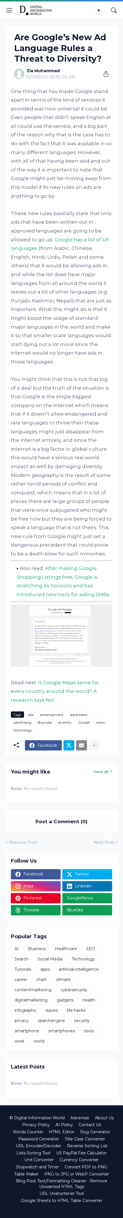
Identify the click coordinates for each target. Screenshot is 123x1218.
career (21, 979)
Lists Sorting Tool (33, 1153)
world (38, 1041)
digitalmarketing (31, 1000)
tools (89, 1030)
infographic (26, 1010)
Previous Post (23, 842)
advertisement (52, 715)
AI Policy (64, 1124)
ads (30, 715)
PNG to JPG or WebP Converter (76, 1174)
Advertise (79, 1117)
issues (52, 1010)
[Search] (113, 10)
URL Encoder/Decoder (38, 1145)
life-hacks (76, 1010)
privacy (22, 1020)
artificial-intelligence (79, 969)
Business (45, 722)
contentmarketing (33, 989)
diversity (65, 722)
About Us (104, 1117)
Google (84, 722)
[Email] (81, 745)
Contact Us (90, 1124)
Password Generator (38, 1139)
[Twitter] (69, 745)
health (89, 1000)
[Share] (104, 74)
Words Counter (28, 1131)
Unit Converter (39, 1159)
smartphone (27, 1030)
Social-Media (50, 959)
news (100, 722)
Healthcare (66, 948)
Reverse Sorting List (87, 1145)
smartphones (61, 1030)
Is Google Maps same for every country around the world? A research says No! (55, 691)
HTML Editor (61, 1131)
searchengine (51, 1020)
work (19, 1041)
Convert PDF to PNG (86, 1167)
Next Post (104, 842)
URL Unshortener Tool (61, 1193)
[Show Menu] (9, 10)
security (82, 1020)
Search (21, 959)
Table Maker (26, 1174)
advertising (22, 722)
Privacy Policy (36, 1124)
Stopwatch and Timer (37, 1167)
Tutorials (23, 969)
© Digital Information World (37, 1117)
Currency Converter (79, 1159)
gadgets (65, 1000)
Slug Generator (95, 1131)
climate (63, 979)
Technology (22, 730)
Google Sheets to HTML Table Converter (61, 1200)
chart (41, 979)
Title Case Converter (85, 1139)
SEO (90, 948)
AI (17, 948)
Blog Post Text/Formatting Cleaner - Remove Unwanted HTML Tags (61, 1183)
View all (101, 771)
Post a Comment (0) (61, 821)
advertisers (78, 715)
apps (45, 969)
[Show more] (94, 745)
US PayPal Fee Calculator (81, 1153)
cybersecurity (74, 989)
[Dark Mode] (100, 10)
